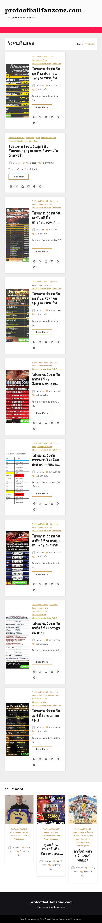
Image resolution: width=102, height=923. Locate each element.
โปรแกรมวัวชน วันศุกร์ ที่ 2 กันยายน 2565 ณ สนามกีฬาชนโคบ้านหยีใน (33, 151)
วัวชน (52, 57)
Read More (42, 107)
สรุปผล (77, 839)
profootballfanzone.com (43, 10)
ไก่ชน (46, 839)
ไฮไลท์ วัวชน (56, 63)
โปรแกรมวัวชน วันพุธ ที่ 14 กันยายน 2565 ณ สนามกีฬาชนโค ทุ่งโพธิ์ (46, 76)
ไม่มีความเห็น (42, 89)
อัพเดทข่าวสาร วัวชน (39, 60)
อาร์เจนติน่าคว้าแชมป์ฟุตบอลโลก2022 (83, 858)
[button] (7, 30)
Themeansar (76, 919)
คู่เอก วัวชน (30, 138)
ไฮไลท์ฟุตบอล (19, 839)
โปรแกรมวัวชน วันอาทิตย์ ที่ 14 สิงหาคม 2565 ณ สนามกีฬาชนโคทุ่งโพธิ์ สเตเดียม (46, 384)
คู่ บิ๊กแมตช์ (89, 832)
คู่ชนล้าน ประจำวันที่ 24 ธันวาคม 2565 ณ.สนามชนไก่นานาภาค (51, 853)
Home (79, 44)
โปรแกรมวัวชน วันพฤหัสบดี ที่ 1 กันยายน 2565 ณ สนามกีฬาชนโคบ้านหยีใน (46, 222)
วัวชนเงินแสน (89, 44)
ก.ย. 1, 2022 (54, 229)
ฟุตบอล (25, 832)
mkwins (40, 85)
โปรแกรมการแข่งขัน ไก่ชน (51, 836)
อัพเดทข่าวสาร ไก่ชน (51, 832)
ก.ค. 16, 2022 (55, 640)
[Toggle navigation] (93, 30)
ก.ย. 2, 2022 (31, 163)
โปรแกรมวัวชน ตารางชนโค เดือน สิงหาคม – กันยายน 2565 (46, 462)
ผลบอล (83, 836)
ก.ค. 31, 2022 (55, 552)
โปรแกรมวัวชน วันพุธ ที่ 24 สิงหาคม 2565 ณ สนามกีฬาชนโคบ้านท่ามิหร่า (46, 301)
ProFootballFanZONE (40, 57)
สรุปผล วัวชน (42, 695)
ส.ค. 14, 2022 (55, 391)
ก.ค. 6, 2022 (54, 727)
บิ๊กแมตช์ (76, 836)
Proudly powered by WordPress (35, 919)
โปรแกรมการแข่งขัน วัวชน (41, 63)
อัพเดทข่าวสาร (42, 608)
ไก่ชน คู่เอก (54, 839)
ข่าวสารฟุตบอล (15, 832)
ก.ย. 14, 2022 (54, 85)
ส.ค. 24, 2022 (55, 310)
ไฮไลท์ (54, 618)
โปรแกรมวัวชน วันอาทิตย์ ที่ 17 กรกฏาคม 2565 (46, 628)
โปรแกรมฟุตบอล (83, 846)
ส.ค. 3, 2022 (54, 472)
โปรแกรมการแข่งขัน (39, 615)
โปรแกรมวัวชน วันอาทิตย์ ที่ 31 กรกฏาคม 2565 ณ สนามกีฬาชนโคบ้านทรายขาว (46, 545)
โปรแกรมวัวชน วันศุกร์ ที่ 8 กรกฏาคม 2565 (46, 716)
